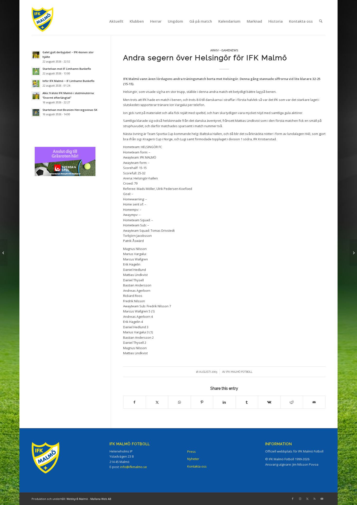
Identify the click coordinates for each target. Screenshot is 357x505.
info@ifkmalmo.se (133, 467)
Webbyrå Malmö (77, 499)
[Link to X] (307, 498)
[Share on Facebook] (134, 402)
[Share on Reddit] (291, 402)
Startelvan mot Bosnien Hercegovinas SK (69, 110)
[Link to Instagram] (300, 498)
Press (191, 451)
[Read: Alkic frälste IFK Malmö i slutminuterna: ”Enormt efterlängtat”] (36, 95)
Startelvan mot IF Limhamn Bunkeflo (66, 69)
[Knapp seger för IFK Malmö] (4, 252)
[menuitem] (116, 21)
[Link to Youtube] (321, 498)
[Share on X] (157, 402)
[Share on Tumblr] (247, 402)
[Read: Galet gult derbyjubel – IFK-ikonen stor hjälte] (36, 55)
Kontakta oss (197, 466)
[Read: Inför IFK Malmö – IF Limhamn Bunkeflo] (36, 83)
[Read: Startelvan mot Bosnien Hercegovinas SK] (36, 112)
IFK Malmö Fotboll (239, 371)
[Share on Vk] (269, 402)
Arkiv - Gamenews (224, 50)
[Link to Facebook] (292, 498)
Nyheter (193, 459)
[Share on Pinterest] (202, 402)
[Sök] (320, 21)
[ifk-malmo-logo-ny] (49, 21)
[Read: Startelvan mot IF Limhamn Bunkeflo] (36, 71)
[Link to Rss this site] (314, 498)
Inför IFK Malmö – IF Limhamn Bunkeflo (68, 81)
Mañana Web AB (100, 499)
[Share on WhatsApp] (179, 402)
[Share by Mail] (314, 402)
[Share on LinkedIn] (224, 402)
